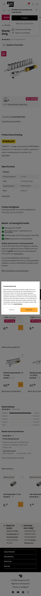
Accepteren (29, 309)
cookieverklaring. (17, 304)
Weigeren (12, 309)
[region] (20, 298)
